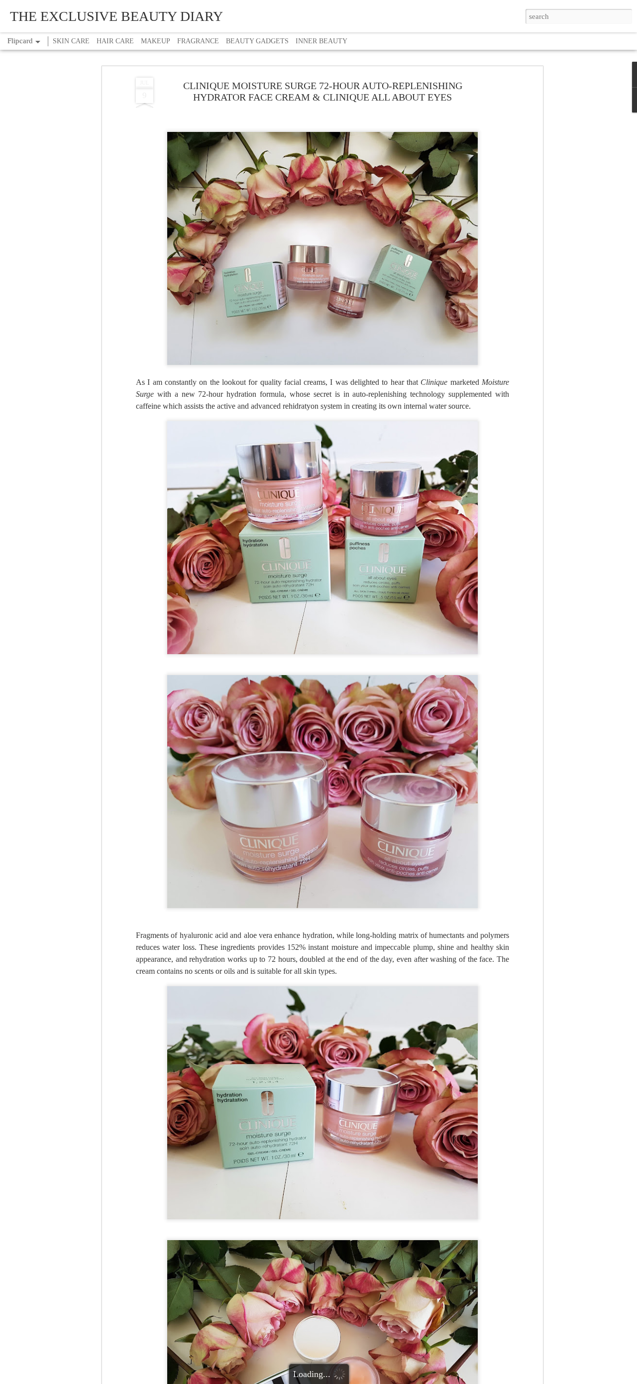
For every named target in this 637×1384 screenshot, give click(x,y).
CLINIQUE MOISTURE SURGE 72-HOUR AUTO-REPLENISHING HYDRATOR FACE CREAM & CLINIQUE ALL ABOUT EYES (322, 91)
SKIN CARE (71, 41)
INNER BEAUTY (321, 41)
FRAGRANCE (198, 41)
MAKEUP (155, 41)
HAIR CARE (115, 41)
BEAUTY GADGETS (257, 41)
